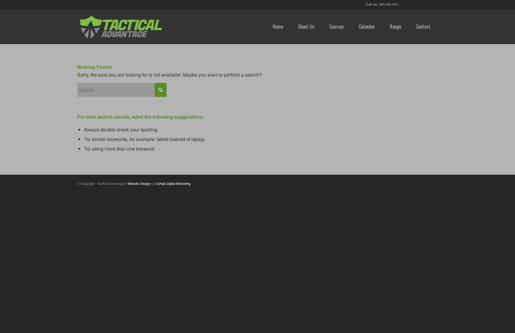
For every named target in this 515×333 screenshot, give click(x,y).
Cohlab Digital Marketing (173, 183)
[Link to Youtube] (424, 4)
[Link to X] (406, 4)
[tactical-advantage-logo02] (120, 26)
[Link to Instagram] (433, 4)
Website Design (139, 183)
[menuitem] (278, 26)
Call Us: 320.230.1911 (382, 4)
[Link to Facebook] (415, 4)
